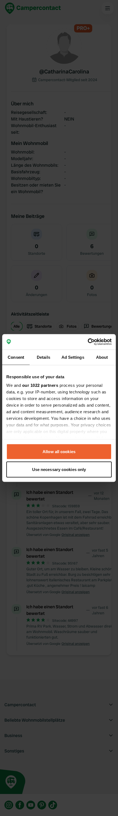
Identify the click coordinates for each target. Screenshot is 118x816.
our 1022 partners (40, 385)
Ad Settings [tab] (72, 357)
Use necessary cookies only (59, 469)
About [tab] (102, 357)
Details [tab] (43, 357)
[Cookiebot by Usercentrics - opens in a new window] (88, 342)
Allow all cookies (59, 451)
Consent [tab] (16, 357)
